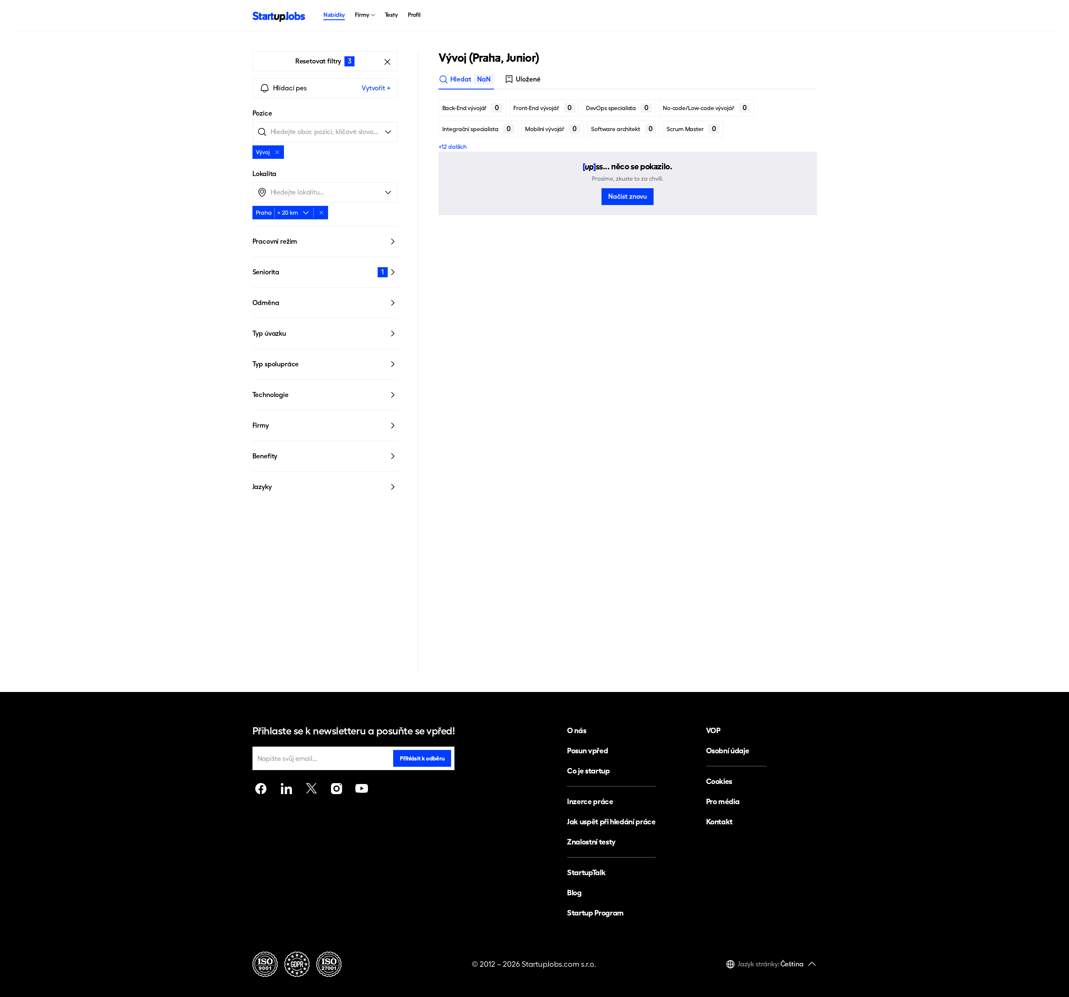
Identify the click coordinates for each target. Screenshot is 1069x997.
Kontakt (719, 821)
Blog (574, 892)
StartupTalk (586, 872)
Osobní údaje (727, 750)
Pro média (723, 801)
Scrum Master (691, 129)
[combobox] (294, 212)
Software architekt (621, 129)
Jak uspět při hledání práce (611, 821)
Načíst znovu (627, 196)
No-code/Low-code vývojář (705, 108)
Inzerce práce (590, 801)
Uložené (528, 79)
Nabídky (334, 14)
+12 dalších (453, 146)
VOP (713, 730)
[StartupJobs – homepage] (278, 16)
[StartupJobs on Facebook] (260, 788)
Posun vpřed (587, 750)
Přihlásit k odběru (422, 758)
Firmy (362, 14)
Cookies (719, 781)
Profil (414, 14)
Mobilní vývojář (551, 129)
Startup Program (595, 912)
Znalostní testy (591, 841)
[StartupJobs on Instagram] (336, 788)
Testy (391, 14)
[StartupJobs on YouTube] (361, 788)
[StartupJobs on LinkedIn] (286, 788)
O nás (576, 730)
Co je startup (588, 770)
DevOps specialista (617, 108)
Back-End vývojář (470, 108)
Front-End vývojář (542, 108)
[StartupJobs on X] (311, 788)
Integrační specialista (476, 129)
